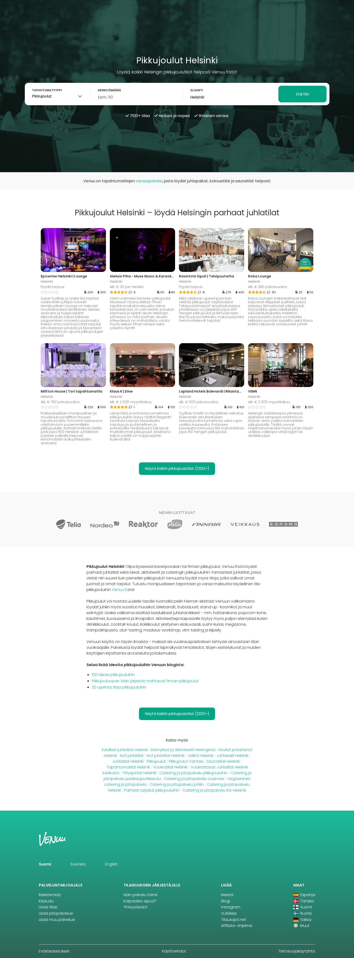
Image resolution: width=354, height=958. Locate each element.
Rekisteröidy (50, 895)
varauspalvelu (149, 181)
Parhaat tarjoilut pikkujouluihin (151, 790)
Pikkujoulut (156, 761)
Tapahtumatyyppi (47, 90)
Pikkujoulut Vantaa (186, 761)
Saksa (305, 919)
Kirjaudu (46, 901)
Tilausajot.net (233, 919)
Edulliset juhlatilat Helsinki (125, 750)
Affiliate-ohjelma (236, 925)
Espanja (307, 895)
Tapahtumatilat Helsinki (128, 767)
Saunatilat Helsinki (223, 761)
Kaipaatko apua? (140, 901)
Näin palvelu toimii (140, 895)
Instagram (230, 907)
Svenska (78, 864)
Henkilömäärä (109, 90)
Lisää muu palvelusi (57, 919)
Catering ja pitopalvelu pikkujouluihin (193, 773)
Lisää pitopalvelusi (56, 913)
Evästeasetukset (54, 951)
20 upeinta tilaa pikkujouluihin (119, 687)
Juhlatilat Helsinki (128, 761)
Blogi (225, 901)
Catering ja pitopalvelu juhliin (177, 784)
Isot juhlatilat (132, 755)
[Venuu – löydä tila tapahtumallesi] (15, 8)
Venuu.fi (119, 589)
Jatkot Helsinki (200, 755)
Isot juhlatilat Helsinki (165, 755)
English (111, 864)
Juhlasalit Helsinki (232, 755)
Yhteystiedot (135, 907)
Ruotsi (305, 913)
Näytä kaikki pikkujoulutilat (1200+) (177, 468)
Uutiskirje (229, 913)
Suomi (45, 864)
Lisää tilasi (48, 907)
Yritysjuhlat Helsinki (139, 773)
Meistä (227, 895)
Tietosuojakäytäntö (296, 951)
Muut (304, 925)
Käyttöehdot (174, 951)
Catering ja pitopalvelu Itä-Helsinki (214, 790)
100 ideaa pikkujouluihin (113, 674)
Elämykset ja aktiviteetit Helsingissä (183, 750)
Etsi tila (302, 94)
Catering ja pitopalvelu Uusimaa (194, 778)
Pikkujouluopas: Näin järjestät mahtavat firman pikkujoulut (145, 681)
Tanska (306, 901)
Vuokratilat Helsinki (170, 767)
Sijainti (196, 90)
